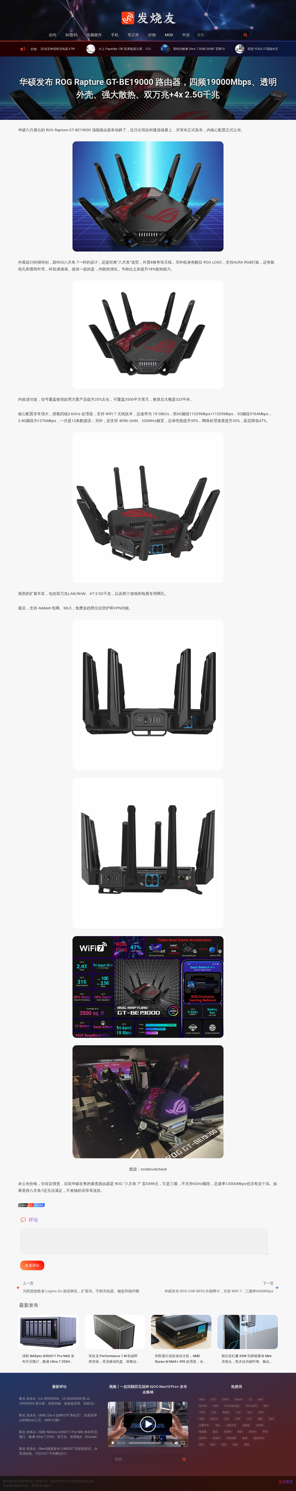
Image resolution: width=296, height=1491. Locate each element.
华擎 (261, 1412)
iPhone (238, 1399)
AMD (201, 1399)
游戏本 (260, 1425)
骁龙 (235, 1444)
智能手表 (231, 1425)
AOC (213, 1399)
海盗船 (246, 1425)
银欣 (201, 1444)
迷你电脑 (231, 1438)
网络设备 (39, 1205)
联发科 (227, 1431)
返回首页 (285, 1482)
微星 (260, 1418)
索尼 (215, 1431)
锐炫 (212, 1444)
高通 (246, 1444)
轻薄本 (216, 1438)
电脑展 (202, 1431)
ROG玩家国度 (232, 1406)
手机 (115, 35)
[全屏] (183, 1443)
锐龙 (224, 1444)
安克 (226, 1418)
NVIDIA (203, 1406)
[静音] (177, 1443)
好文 (30, 1205)
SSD (266, 1406)
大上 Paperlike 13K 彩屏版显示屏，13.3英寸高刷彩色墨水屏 (82, 49)
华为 (249, 1412)
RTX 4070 (251, 1406)
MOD (169, 35)
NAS (260, 1399)
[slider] (145, 1443)
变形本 (214, 1418)
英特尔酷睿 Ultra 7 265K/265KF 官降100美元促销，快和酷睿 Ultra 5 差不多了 (168, 49)
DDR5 (225, 1399)
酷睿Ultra (259, 1438)
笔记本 (133, 35)
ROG (215, 1406)
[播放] (113, 1443)
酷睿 (245, 1438)
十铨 (238, 1412)
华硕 (201, 1418)
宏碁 (237, 1418)
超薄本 (202, 1438)
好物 (152, 35)
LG (250, 1399)
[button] (148, 1424)
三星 (213, 1412)
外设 (186, 35)
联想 (240, 1431)
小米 (249, 1418)
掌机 (217, 1425)
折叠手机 (204, 1425)
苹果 (265, 1431)
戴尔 (271, 1418)
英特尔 (252, 1431)
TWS (202, 1412)
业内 (52, 35)
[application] (148, 1424)
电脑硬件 (94, 35)
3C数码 (71, 35)
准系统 (226, 1412)
